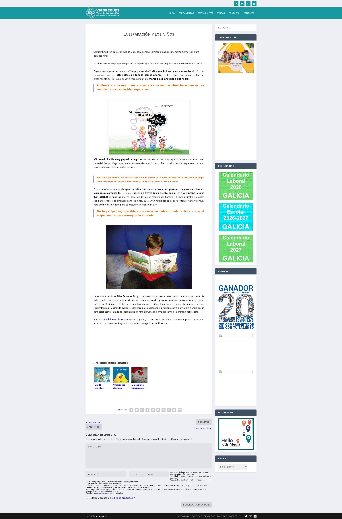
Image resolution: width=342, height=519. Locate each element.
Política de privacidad (122, 497)
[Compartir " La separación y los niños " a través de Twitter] (136, 409)
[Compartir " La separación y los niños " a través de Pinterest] (153, 409)
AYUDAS (221, 13)
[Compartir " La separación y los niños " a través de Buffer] (163, 409)
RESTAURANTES (205, 13)
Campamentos (186, 13)
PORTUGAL (234, 13)
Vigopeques (101, 516)
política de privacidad (107, 493)
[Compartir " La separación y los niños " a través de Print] (179, 409)
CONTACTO (248, 13)
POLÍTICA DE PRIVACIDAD (203, 516)
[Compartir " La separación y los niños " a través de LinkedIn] (158, 409)
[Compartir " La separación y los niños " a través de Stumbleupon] (169, 409)
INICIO (172, 13)
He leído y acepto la (112, 498)
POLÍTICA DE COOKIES (227, 516)
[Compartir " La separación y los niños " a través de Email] (174, 409)
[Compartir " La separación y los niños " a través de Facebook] (131, 409)
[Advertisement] (236, 117)
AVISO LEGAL (184, 516)
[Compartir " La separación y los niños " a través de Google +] (142, 409)
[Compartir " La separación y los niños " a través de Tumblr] (147, 409)
